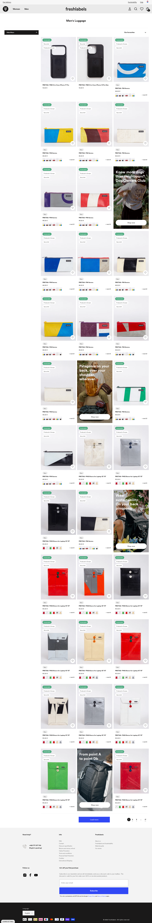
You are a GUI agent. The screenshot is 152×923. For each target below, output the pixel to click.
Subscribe (94, 890)
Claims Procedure (64, 851)
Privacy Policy (91, 896)
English (27, 913)
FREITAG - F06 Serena (122, 88)
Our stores (98, 848)
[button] (135, 9)
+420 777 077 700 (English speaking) (35, 846)
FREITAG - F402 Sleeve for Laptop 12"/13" (92, 476)
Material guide (99, 846)
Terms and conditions (65, 853)
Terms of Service (102, 896)
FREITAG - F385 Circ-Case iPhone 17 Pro (56, 85)
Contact (61, 843)
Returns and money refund (67, 848)
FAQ (60, 841)
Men (26, 9)
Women (16, 9)
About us (98, 841)
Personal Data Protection (66, 856)
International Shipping (65, 861)
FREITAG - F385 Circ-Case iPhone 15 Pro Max (94, 85)
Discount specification (65, 846)
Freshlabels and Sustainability (104, 843)
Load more (94, 819)
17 (145, 819)
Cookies (61, 858)
